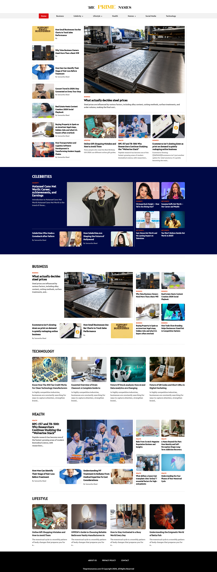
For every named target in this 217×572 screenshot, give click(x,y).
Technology (171, 16)
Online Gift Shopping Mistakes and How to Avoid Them (100, 145)
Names (131, 16)
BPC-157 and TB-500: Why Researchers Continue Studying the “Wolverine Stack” (132, 146)
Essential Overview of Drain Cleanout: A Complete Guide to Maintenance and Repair (85, 386)
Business (60, 16)
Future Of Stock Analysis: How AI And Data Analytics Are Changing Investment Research (127, 386)
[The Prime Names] (108, 6)
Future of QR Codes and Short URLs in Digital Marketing (167, 386)
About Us (92, 560)
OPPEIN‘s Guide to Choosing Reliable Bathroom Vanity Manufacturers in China (88, 534)
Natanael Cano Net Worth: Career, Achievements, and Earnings (44, 190)
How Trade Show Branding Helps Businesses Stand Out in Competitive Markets (172, 328)
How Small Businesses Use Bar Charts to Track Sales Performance (68, 32)
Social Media (151, 16)
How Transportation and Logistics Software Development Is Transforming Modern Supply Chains (67, 148)
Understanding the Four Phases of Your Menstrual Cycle (171, 478)
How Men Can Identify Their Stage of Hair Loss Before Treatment (67, 71)
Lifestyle (96, 16)
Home (43, 16)
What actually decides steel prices (105, 100)
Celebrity (77, 16)
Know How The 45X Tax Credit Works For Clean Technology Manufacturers (49, 386)
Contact (125, 560)
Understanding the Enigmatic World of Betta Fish (167, 534)
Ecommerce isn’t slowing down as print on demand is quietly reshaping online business (167, 146)
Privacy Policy (109, 560)
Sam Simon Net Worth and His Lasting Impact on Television (146, 236)
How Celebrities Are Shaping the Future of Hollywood (93, 236)
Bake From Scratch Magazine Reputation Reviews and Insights (147, 444)
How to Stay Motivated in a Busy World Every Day (125, 534)
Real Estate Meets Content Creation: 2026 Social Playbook (66, 109)
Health (115, 16)
